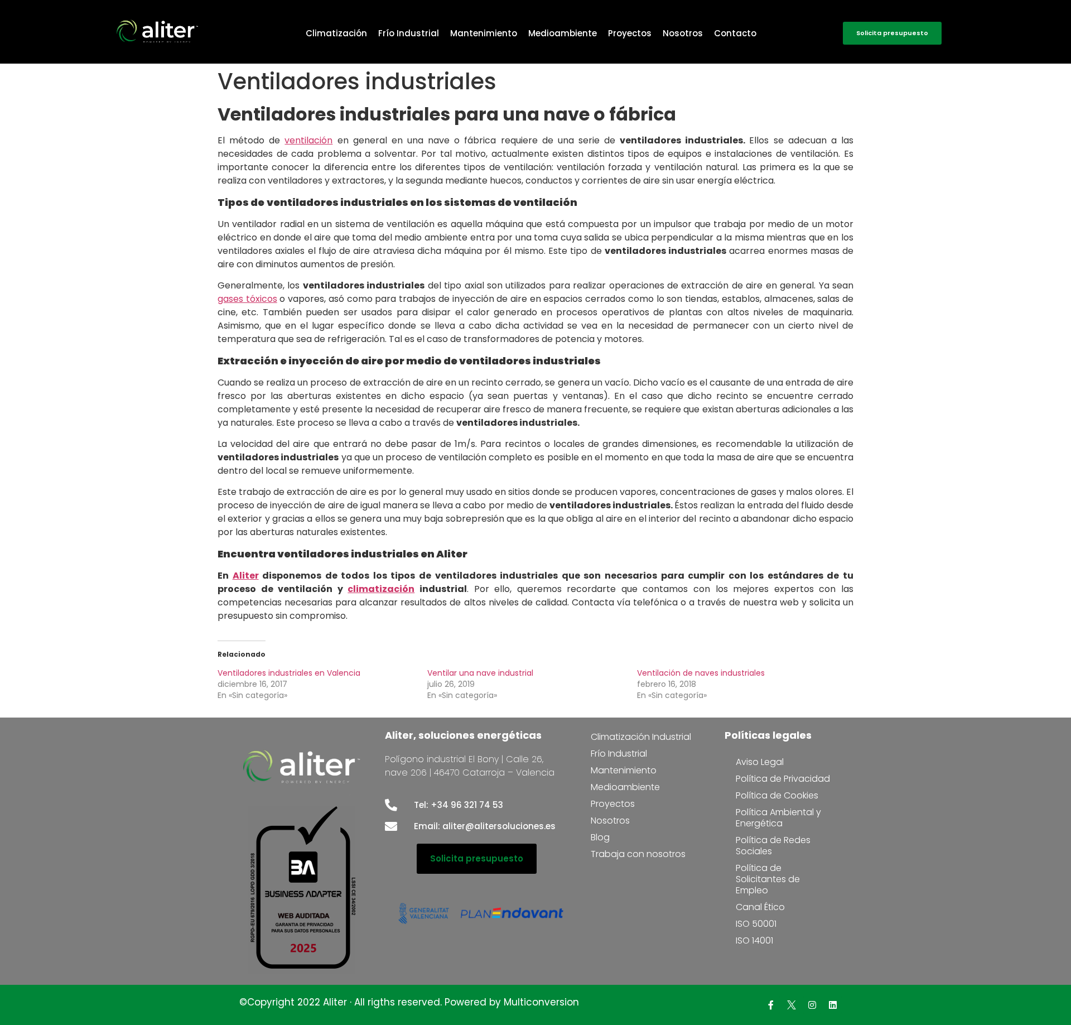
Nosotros (683, 33)
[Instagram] (812, 1005)
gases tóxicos (247, 298)
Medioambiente (562, 33)
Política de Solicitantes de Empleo (768, 879)
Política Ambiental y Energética (778, 818)
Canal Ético (760, 907)
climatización (381, 589)
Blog (600, 837)
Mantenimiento (483, 33)
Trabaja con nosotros (638, 854)
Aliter (246, 575)
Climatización (336, 33)
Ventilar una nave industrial (480, 672)
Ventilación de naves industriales (701, 672)
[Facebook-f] (771, 1005)
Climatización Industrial (641, 736)
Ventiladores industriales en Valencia (289, 672)
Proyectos (630, 33)
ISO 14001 (754, 940)
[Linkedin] (833, 1005)
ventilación (308, 140)
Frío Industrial (408, 33)
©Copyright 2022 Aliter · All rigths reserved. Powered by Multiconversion (409, 1002)
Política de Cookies (777, 795)
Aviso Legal (760, 761)
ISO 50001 (756, 923)
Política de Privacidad (783, 778)
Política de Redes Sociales (773, 846)
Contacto (735, 33)
